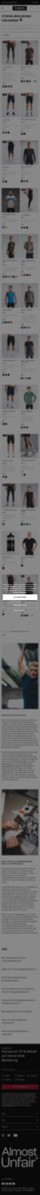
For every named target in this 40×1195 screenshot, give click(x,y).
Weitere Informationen (20, 592)
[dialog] (20, 597)
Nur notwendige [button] (20, 605)
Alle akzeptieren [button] (20, 597)
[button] (20, 610)
